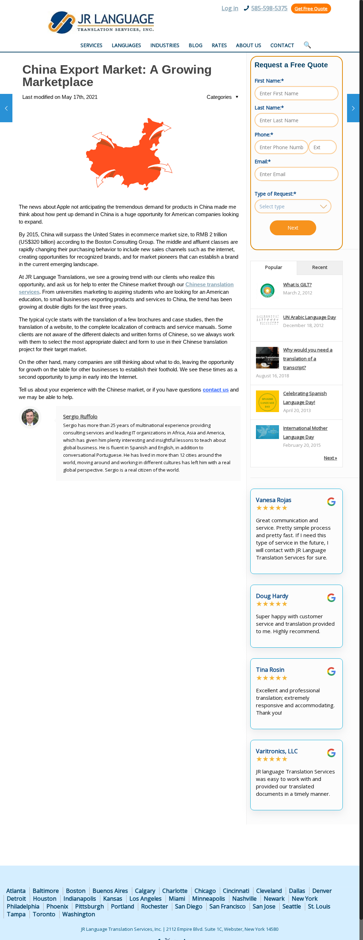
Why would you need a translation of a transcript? (308, 359)
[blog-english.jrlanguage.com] (101, 22)
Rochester (154, 906)
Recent (319, 267)
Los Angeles (145, 898)
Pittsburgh (89, 906)
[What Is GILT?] (267, 297)
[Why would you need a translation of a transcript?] (267, 368)
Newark (274, 898)
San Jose (264, 906)
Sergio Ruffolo (80, 416)
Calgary (145, 891)
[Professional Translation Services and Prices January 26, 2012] (6, 108)
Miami (177, 898)
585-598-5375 (269, 8)
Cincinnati (236, 891)
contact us (216, 390)
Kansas (112, 898)
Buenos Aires (110, 891)
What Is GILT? (297, 284)
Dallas (297, 891)
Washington (78, 914)
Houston (44, 898)
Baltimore (46, 891)
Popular (273, 267)
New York (305, 898)
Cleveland (269, 891)
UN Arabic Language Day (309, 317)
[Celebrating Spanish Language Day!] (267, 412)
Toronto (44, 914)
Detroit (16, 898)
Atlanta (16, 891)
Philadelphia (23, 906)
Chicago (205, 891)
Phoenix (57, 906)
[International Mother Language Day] (267, 437)
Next (292, 227)
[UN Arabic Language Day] (267, 323)
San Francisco (228, 906)
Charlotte (175, 891)
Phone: (264, 134)
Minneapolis (208, 898)
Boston (75, 891)
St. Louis (319, 906)
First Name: (269, 80)
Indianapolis (79, 898)
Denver (322, 891)
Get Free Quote (311, 8)
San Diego (188, 906)
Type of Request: (275, 193)
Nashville (244, 898)
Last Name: (269, 107)
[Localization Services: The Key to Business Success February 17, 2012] (353, 108)
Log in (230, 8)
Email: (263, 161)
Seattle (292, 906)
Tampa (16, 914)
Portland (122, 906)
